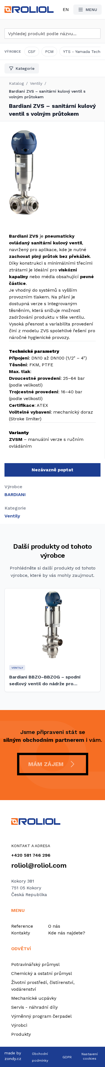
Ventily (36, 83)
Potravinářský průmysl (35, 964)
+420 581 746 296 (30, 855)
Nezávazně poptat (52, 469)
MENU (91, 9)
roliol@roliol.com (39, 865)
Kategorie (25, 68)
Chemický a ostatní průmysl (41, 973)
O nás (54, 926)
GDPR (67, 1057)
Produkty (21, 1034)
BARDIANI (15, 494)
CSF (32, 51)
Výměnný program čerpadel (41, 1016)
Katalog (16, 83)
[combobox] (52, 33)
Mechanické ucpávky (33, 998)
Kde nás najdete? (66, 933)
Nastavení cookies (89, 1056)
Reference (22, 926)
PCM (49, 51)
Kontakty (20, 933)
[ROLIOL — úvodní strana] (52, 821)
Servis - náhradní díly (34, 1007)
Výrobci (19, 1025)
